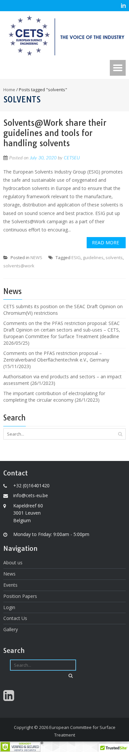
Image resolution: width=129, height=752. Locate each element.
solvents (114, 257)
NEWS (36, 257)
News (9, 574)
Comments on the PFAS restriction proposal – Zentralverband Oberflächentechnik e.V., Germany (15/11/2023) (56, 359)
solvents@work (18, 266)
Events (10, 585)
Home (9, 90)
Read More (105, 242)
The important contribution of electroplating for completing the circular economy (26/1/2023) (54, 396)
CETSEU (72, 158)
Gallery (10, 629)
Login (9, 607)
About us (12, 562)
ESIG (76, 257)
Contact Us (15, 618)
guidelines (93, 257)
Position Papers (20, 596)
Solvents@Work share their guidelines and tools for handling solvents (55, 133)
